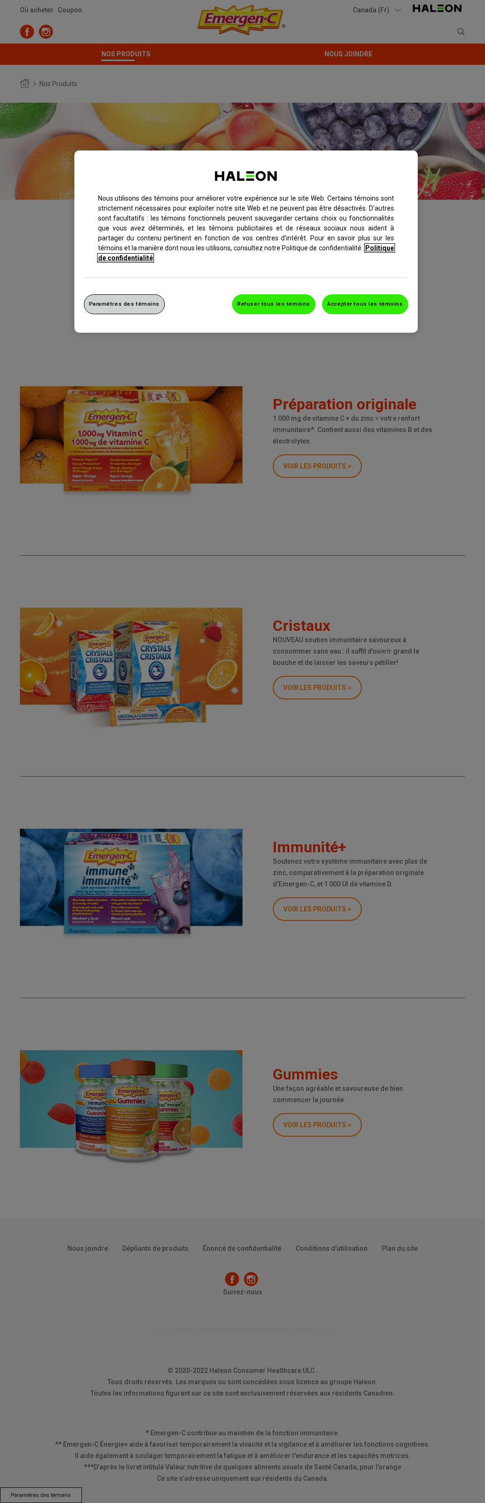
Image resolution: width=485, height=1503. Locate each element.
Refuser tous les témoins (273, 304)
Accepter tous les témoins (365, 304)
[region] (246, 241)
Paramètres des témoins (124, 304)
